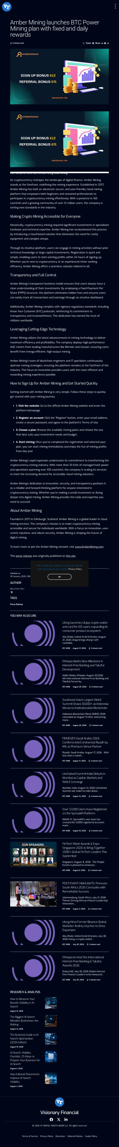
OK (59, 577)
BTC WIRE (66, 648)
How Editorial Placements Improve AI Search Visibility (24, 1078)
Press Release (16, 604)
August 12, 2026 (16, 1029)
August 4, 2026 (16, 1086)
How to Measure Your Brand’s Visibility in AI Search (22, 1002)
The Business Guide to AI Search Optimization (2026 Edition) (24, 1038)
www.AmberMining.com (89, 547)
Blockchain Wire (17, 588)
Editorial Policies (75, 1136)
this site (71, 556)
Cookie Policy (91, 1136)
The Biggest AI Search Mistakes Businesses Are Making (24, 1020)
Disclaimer (60, 1136)
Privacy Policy (75, 568)
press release (24, 556)
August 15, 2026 (16, 1011)
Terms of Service (30, 1136)
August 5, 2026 (16, 1068)
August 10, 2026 (16, 1047)
